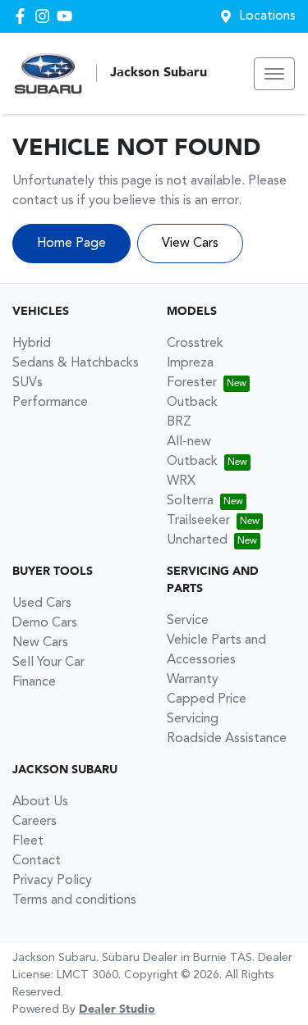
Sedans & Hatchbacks (75, 363)
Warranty (192, 679)
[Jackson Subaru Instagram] (45, 16)
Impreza (190, 363)
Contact (36, 861)
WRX (181, 481)
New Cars (40, 642)
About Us (40, 802)
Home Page (71, 243)
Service (188, 620)
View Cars (190, 243)
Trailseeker (198, 520)
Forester (192, 383)
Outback (192, 402)
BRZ (179, 422)
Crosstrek (195, 343)
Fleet (28, 841)
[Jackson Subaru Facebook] (23, 16)
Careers (34, 821)
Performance (50, 402)
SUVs (27, 383)
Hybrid (31, 343)
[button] (274, 73)
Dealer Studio (117, 1009)
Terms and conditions (74, 900)
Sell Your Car (48, 662)
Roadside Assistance (227, 738)
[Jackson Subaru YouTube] (68, 16)
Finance (34, 682)
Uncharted (197, 540)
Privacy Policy (52, 880)
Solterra (190, 501)
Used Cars (41, 603)
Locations (267, 16)
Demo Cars (44, 623)
